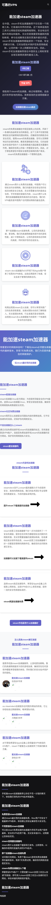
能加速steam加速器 (15, 785)
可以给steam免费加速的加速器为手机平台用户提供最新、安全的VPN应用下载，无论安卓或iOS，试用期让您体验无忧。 (25, 833)
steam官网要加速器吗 (12, 841)
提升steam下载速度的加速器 (16, 506)
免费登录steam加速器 (12, 814)
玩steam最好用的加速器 (25, 363)
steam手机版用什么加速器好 (25, 623)
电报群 (3, 896)
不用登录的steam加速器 (13, 826)
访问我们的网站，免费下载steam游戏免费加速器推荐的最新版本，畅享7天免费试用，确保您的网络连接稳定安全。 (25, 860)
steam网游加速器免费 (13, 602)
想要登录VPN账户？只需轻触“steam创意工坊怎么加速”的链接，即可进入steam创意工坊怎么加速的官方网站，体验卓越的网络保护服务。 (25, 875)
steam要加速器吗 (11, 446)
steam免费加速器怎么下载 (14, 868)
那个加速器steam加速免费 (14, 853)
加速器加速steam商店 (25, 107)
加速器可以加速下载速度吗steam (18, 558)
